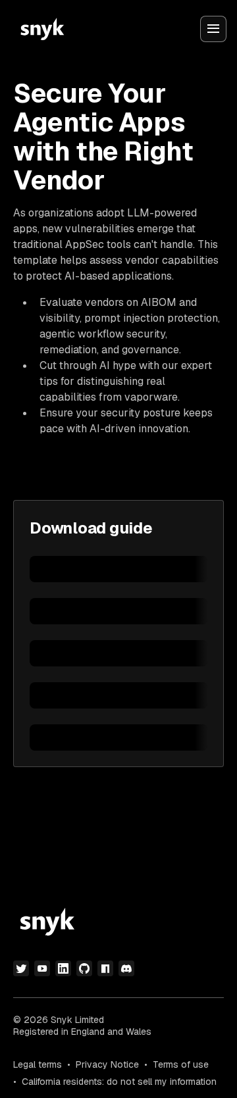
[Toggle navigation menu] (213, 29)
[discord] (126, 968)
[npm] (105, 968)
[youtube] (42, 968)
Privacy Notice (107, 1064)
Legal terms (37, 1064)
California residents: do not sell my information (119, 1081)
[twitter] (21, 968)
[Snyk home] (42, 29)
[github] (84, 968)
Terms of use (181, 1064)
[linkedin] (63, 968)
